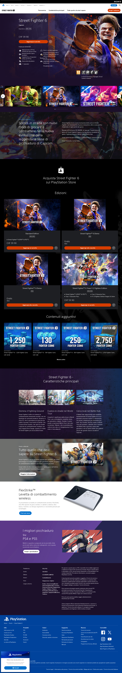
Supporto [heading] (65, 628)
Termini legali (49, 669)
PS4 (24, 632)
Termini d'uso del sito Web (76, 669)
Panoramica (42, 10)
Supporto (41, 5)
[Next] (119, 96)
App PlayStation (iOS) (105, 644)
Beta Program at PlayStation (107, 649)
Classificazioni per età (86, 637)
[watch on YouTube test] (75, 104)
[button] (61, 96)
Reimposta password (67, 640)
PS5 (12, 5)
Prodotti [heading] (26, 628)
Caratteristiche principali (56, 10)
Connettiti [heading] (103, 628)
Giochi (16, 5)
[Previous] (3, 96)
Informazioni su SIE (9, 630)
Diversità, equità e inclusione (49, 637)
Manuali (64, 644)
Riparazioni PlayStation (68, 637)
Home (5, 623)
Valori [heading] (44, 628)
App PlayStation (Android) (107, 646)
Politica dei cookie (98, 669)
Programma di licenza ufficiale (89, 644)
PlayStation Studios (9, 635)
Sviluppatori (84, 641)
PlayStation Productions (10, 637)
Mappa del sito (88, 669)
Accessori (29, 5)
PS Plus (22, 5)
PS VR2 (25, 635)
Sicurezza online (46, 635)
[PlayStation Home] (3, 5)
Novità (35, 5)
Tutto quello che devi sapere (76, 10)
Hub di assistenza (66, 630)
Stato (63, 635)
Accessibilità (45, 632)
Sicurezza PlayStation (67, 632)
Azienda (6, 640)
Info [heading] (5, 628)
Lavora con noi (8, 632)
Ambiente (45, 630)
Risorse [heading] (83, 628)
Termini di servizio (85, 630)
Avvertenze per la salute (68, 598)
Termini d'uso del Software (111, 669)
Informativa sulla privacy (61, 669)
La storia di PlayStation (10, 642)
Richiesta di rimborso (67, 642)
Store (7, 5)
